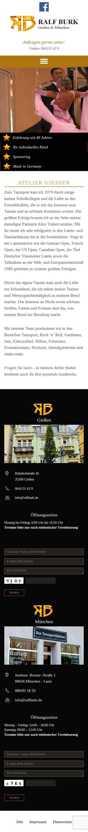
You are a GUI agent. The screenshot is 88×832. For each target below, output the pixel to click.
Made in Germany (27, 166)
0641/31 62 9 (50, 48)
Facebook (44, 6)
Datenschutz (62, 822)
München (44, 621)
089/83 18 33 (25, 691)
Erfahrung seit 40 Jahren (32, 137)
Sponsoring (21, 157)
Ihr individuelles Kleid (30, 147)
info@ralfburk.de (26, 497)
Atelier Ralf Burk (44, 23)
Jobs (19, 822)
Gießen (44, 420)
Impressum (38, 822)
